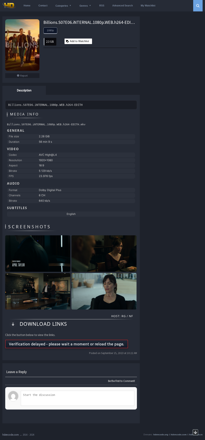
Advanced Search (122, 5)
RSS (101, 5)
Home (27, 5)
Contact (42, 5)
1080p (50, 30)
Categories (61, 5)
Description (24, 90)
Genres (83, 5)
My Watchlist (148, 5)
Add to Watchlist (79, 41)
